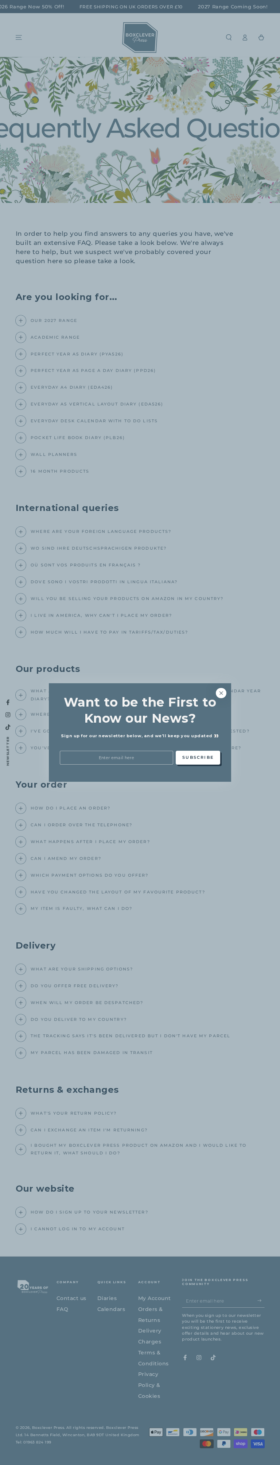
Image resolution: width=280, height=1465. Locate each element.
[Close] (221, 693)
